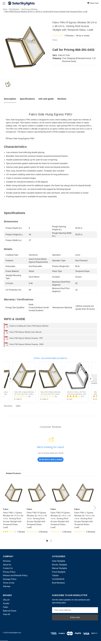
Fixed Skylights (58, 572)
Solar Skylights (58, 561)
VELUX (6, 600)
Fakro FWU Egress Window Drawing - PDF (26, 338)
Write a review (82, 35)
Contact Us (8, 568)
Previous (3, 507)
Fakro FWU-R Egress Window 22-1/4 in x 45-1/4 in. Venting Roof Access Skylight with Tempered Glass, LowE (37, 520)
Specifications (27, 99)
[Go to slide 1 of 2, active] (47, 541)
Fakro (5, 607)
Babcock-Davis (9, 611)
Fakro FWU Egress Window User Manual (25, 332)
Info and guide (46, 99)
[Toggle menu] (3, 3)
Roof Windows (58, 583)
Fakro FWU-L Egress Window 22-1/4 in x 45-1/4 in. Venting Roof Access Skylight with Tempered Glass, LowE (84, 520)
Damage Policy (9, 579)
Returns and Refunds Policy (15, 575)
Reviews (61, 99)
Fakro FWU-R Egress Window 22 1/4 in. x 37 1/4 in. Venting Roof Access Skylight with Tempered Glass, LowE (60, 520)
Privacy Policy (9, 572)
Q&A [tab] (18, 405)
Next (94, 507)
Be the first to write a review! (50, 459)
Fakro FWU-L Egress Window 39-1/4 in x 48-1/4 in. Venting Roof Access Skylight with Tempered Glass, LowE (13, 520)
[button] (10, 378)
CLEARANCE (58, 579)
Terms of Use (8, 583)
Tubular (55, 575)
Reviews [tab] (8, 405)
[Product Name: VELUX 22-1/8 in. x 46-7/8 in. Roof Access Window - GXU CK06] (76, 382)
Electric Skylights (59, 565)
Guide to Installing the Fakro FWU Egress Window (28, 326)
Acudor (6, 603)
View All (6, 614)
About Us (7, 565)
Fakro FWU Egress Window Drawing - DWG (26, 344)
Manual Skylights (59, 568)
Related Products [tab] (13, 473)
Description (10, 99)
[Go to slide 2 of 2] (51, 541)
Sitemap (6, 586)
